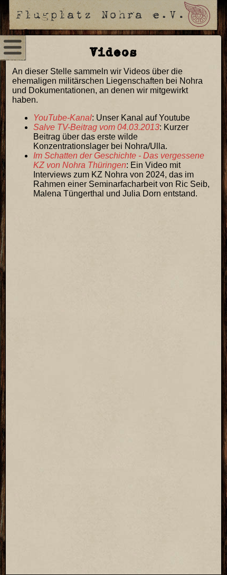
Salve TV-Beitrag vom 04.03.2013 (96, 127)
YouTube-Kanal (62, 117)
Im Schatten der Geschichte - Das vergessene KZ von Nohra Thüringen (118, 160)
